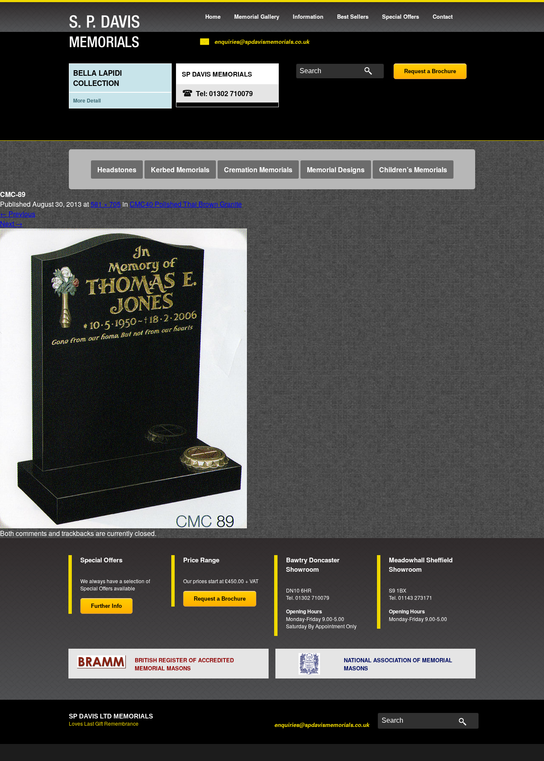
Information (308, 16)
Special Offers (400, 16)
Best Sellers (352, 16)
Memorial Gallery (256, 16)
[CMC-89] (123, 377)
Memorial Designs (336, 169)
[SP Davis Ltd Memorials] (106, 32)
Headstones (116, 169)
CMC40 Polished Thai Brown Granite (186, 204)
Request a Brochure (430, 71)
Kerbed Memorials (180, 169)
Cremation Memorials (258, 169)
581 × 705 (106, 204)
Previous (17, 214)
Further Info (106, 606)
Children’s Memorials (413, 169)
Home (213, 16)
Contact (443, 16)
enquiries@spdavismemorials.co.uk (262, 41)
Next (11, 223)
